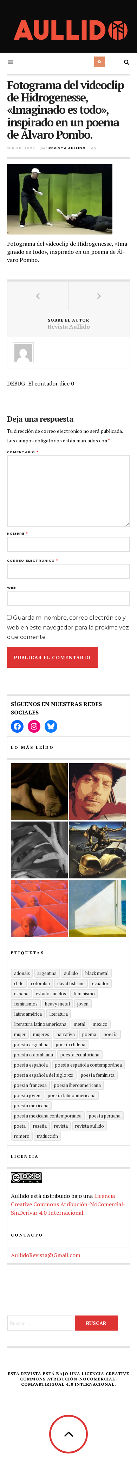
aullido (71, 973)
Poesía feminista (98, 1075)
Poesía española (31, 1065)
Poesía (111, 1034)
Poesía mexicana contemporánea (47, 1116)
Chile (19, 983)
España (21, 993)
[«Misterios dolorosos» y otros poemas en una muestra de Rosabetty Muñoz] (97, 908)
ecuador (100, 983)
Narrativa (66, 1034)
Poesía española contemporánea (88, 1065)
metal (79, 1024)
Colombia (40, 983)
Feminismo (84, 993)
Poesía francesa (30, 1085)
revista (61, 1126)
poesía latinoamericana (72, 1095)
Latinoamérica (28, 1014)
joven (83, 1004)
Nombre (17, 533)
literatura (58, 1014)
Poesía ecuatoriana (79, 1054)
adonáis (22, 973)
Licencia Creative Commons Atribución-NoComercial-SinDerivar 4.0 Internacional (68, 1204)
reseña (40, 1126)
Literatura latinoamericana (40, 1024)
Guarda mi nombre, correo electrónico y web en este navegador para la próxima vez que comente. (68, 627)
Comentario (23, 452)
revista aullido (89, 1126)
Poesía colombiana (33, 1054)
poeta (20, 1126)
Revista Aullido (67, 148)
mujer (20, 1034)
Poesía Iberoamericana (77, 1085)
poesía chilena (70, 1044)
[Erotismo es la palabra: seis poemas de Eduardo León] (97, 791)
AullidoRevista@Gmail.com (45, 1255)
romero (22, 1136)
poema (89, 1034)
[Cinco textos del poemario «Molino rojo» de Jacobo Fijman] (39, 908)
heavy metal (57, 1004)
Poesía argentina (31, 1044)
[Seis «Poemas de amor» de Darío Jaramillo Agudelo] (97, 850)
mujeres (41, 1034)
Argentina (47, 973)
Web (11, 587)
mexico (100, 1024)
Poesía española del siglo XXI (43, 1075)
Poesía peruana (104, 1116)
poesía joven (27, 1095)
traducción (47, 1136)
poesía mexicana (31, 1105)
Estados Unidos (51, 993)
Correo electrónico (32, 560)
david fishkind (71, 983)
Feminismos (26, 1004)
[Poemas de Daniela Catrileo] (39, 850)
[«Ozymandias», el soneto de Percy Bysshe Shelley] (39, 791)
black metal (97, 973)
